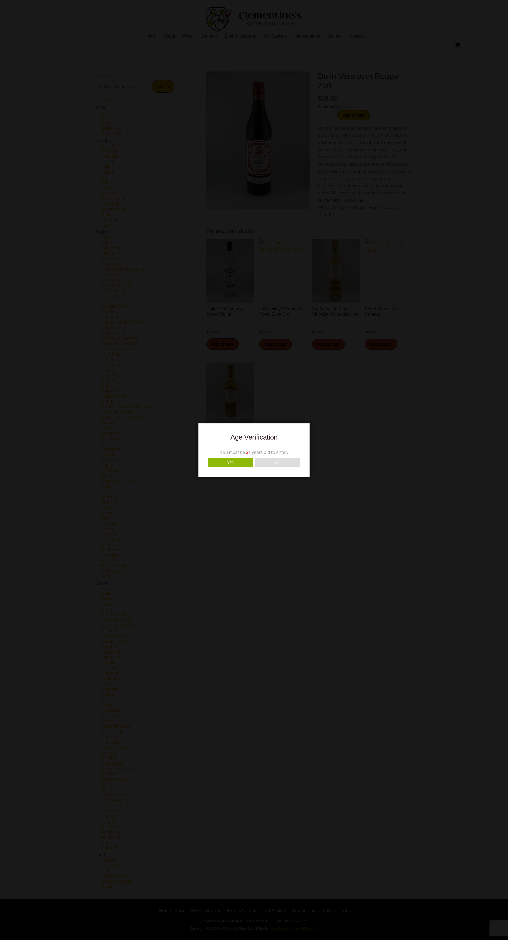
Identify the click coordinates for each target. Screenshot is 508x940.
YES (230, 462)
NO (277, 462)
